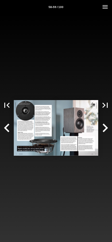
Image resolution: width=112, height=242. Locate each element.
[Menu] (105, 7)
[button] (7, 105)
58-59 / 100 (56, 7)
